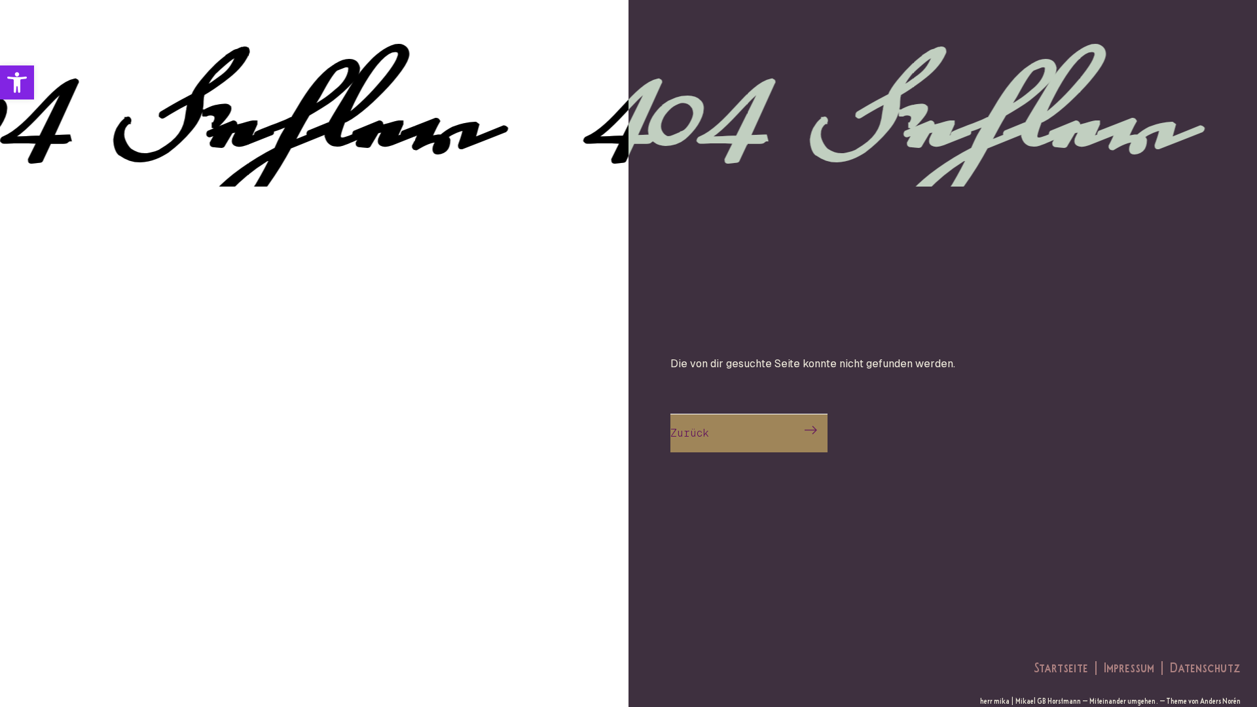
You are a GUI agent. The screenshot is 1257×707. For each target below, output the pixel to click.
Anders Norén (1220, 701)
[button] (17, 82)
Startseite (1061, 667)
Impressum (1129, 667)
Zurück (689, 433)
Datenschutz (1205, 667)
